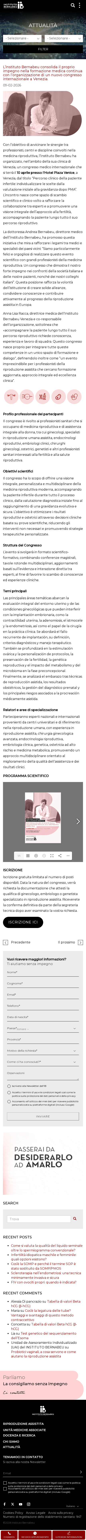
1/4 (19, 855)
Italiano (71, 1506)
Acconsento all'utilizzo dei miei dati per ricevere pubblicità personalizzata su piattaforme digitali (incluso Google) (45, 1103)
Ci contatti (14, 1393)
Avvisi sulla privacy (60, 1513)
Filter (43, 49)
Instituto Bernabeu (13, 5)
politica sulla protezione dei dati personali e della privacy (44, 1095)
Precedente (20, 942)
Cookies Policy (13, 1513)
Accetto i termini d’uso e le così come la (44, 1094)
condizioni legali (52, 1092)
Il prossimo (66, 942)
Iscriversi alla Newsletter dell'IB (29, 1085)
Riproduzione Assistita (23, 1424)
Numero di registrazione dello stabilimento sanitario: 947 (42, 1517)
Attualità (11, 1447)
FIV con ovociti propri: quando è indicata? (43, 1282)
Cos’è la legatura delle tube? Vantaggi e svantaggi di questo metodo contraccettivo (42, 1315)
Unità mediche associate (24, 1430)
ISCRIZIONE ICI (23, 922)
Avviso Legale (35, 1513)
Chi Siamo (11, 1441)
